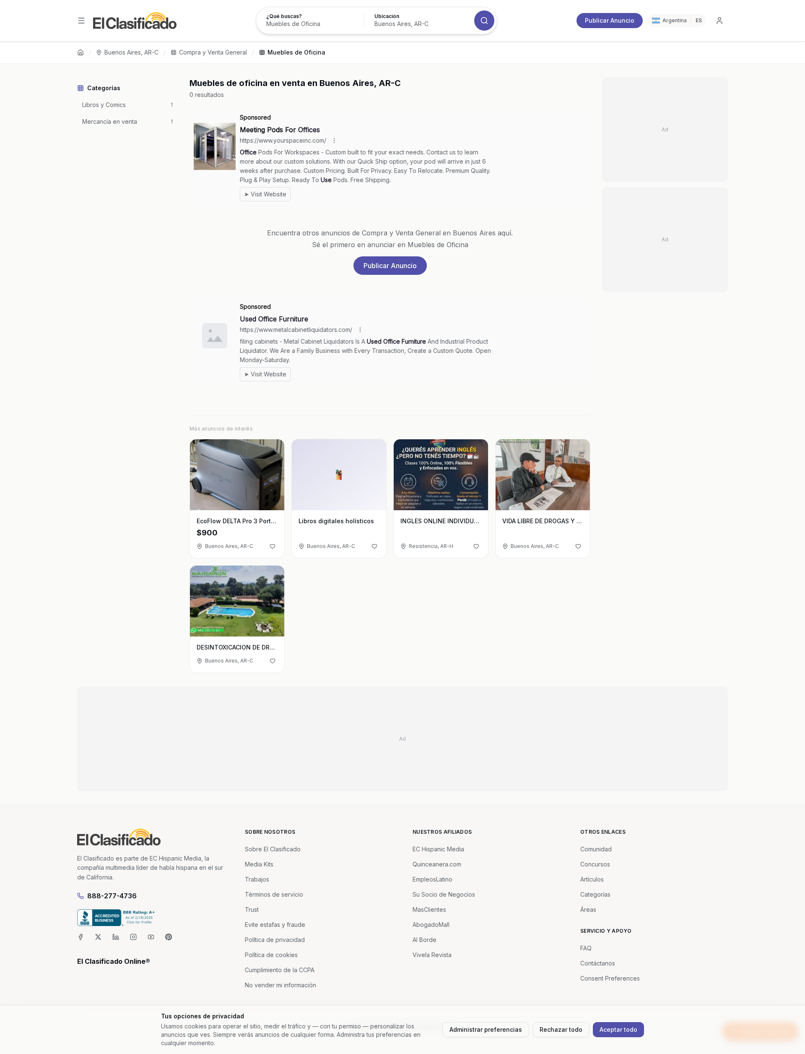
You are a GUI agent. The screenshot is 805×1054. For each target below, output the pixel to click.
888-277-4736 (112, 896)
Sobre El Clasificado (273, 849)
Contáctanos (597, 963)
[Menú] (81, 20)
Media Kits (259, 864)
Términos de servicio (274, 894)
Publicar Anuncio (609, 20)
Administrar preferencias (485, 1029)
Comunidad (596, 849)
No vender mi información (280, 985)
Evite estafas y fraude (275, 924)
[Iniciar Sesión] (719, 20)
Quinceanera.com (437, 864)
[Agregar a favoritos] (272, 546)
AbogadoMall (431, 924)
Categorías (595, 894)
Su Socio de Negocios (444, 894)
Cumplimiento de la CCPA (279, 969)
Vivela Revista (432, 954)
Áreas (588, 909)
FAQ (586, 948)
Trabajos (257, 879)
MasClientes (429, 909)
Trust (252, 909)
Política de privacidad (275, 939)
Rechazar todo (561, 1029)
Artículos (592, 879)
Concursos (595, 864)
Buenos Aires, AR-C (131, 52)
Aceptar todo (618, 1029)
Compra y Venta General (213, 52)
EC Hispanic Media (438, 849)
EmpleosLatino (432, 879)
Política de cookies (271, 954)
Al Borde (424, 939)
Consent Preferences (610, 978)
